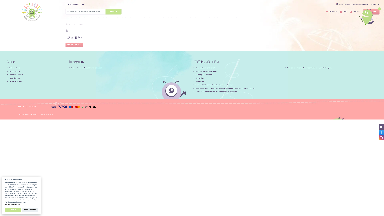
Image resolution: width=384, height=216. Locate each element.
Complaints (200, 78)
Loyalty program (344, 4)
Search (113, 11)
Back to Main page (74, 45)
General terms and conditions (207, 68)
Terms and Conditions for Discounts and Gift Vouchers (216, 92)
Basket (373, 11)
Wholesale (200, 81)
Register (356, 11)
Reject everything (30, 209)
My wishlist (333, 11)
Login (345, 11)
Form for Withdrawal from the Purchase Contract (214, 85)
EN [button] (379, 4)
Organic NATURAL (16, 81)
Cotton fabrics (14, 68)
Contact (373, 4)
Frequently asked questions (206, 71)
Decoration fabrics (16, 75)
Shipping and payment (360, 4)
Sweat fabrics (14, 71)
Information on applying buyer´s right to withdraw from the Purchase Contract (225, 88)
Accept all (13, 209)
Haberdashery (14, 78)
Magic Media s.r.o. (31, 114)
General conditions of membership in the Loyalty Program (309, 68)
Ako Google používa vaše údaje (15, 202)
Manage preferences (12, 204)
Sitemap (21, 107)
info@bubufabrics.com (75, 4)
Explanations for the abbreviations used (86, 68)
